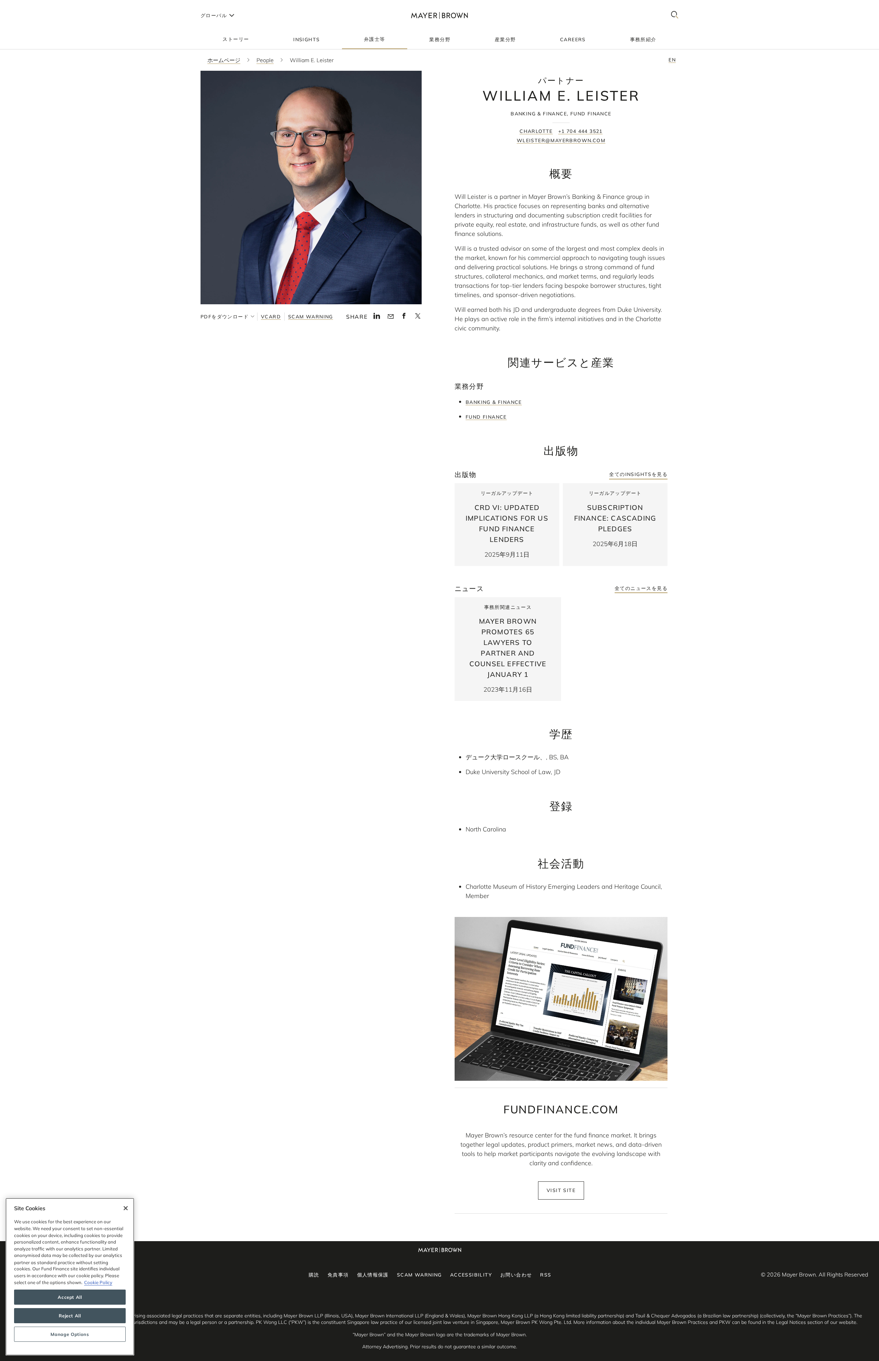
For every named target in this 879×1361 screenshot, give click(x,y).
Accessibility (471, 1275)
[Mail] (391, 316)
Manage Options (69, 1334)
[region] (69, 1277)
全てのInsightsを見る (638, 474)
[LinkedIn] (377, 317)
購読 (314, 1275)
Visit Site (561, 1190)
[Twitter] (418, 318)
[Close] (125, 1208)
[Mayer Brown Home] (439, 15)
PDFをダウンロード (225, 316)
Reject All (70, 1315)
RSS (545, 1275)
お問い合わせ (516, 1275)
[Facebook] (404, 317)
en (672, 60)
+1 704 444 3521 (580, 131)
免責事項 (338, 1275)
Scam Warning (310, 317)
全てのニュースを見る (641, 588)
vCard (271, 317)
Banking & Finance (494, 402)
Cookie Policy (98, 1282)
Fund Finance (486, 417)
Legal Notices (791, 1322)
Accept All (70, 1297)
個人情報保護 (373, 1275)
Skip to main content (33, 5)
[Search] (674, 15)
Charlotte (536, 131)
